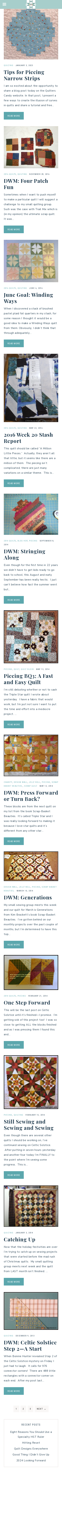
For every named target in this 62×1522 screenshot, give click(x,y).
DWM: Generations (28, 897)
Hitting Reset (31, 1443)
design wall (21, 782)
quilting (8, 65)
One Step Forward (27, 1002)
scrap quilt (30, 786)
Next (41, 1409)
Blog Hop (23, 541)
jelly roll (34, 782)
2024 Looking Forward (31, 1460)
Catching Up (19, 1239)
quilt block (27, 669)
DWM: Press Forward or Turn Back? (31, 795)
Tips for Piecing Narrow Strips (24, 75)
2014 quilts (10, 541)
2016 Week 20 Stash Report (28, 437)
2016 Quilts (10, 174)
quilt (16, 669)
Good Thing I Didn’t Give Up (31, 1454)
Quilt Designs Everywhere (31, 1448)
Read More (14, 116)
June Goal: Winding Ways (28, 297)
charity (8, 782)
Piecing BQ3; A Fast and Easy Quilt (28, 678)
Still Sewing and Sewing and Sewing (29, 1124)
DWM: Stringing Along (24, 554)
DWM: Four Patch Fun (26, 183)
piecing (33, 541)
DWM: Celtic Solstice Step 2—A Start (30, 1345)
